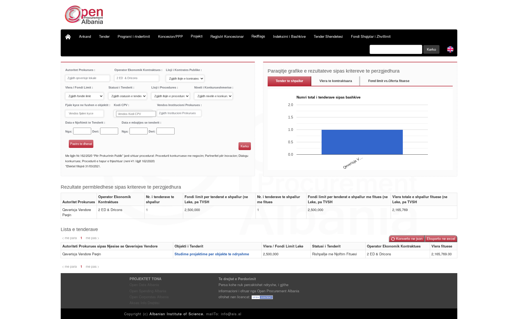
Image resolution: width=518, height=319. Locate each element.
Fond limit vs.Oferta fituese (389, 81)
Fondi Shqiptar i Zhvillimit (371, 36)
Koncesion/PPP (170, 36)
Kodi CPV (121, 105)
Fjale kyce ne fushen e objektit (87, 105)
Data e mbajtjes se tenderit (141, 122)
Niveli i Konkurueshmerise (213, 87)
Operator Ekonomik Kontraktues (137, 70)
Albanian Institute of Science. (177, 313)
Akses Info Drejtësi (144, 302)
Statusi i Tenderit (120, 87)
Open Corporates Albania (149, 296)
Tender (104, 36)
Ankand (85, 36)
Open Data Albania (144, 284)
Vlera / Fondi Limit (78, 87)
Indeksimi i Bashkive (289, 36)
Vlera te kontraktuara (335, 81)
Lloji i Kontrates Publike (183, 70)
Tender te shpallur (289, 81)
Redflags (258, 36)
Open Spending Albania (148, 290)
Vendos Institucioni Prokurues (179, 105)
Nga (68, 131)
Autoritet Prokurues (79, 70)
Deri (95, 131)
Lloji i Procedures (164, 87)
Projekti (197, 36)
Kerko (431, 49)
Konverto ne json (408, 238)
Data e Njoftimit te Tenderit (84, 122)
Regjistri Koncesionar (227, 36)
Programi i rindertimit (134, 36)
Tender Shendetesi (328, 36)
